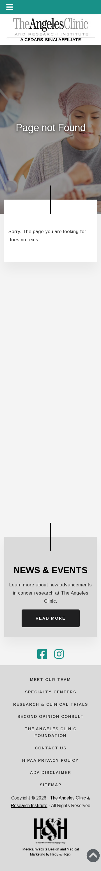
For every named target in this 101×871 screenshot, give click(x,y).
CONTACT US (50, 748)
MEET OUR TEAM (50, 679)
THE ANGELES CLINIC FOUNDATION (51, 732)
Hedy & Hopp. (60, 854)
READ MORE (51, 618)
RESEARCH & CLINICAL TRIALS (50, 704)
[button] (93, 855)
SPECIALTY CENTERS (50, 692)
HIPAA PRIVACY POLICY (50, 760)
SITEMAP (50, 785)
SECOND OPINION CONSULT (50, 716)
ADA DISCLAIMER (50, 772)
